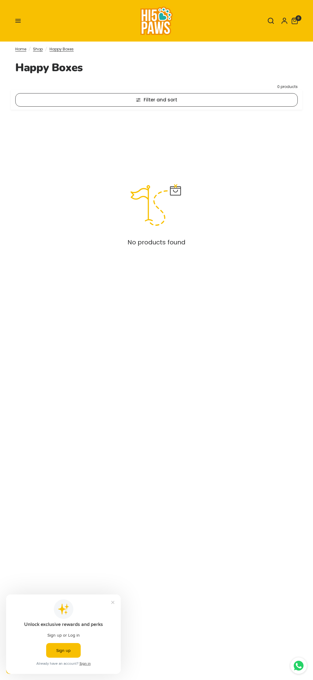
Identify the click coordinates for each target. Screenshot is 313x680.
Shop (38, 49)
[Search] (271, 21)
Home (20, 49)
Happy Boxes (62, 49)
